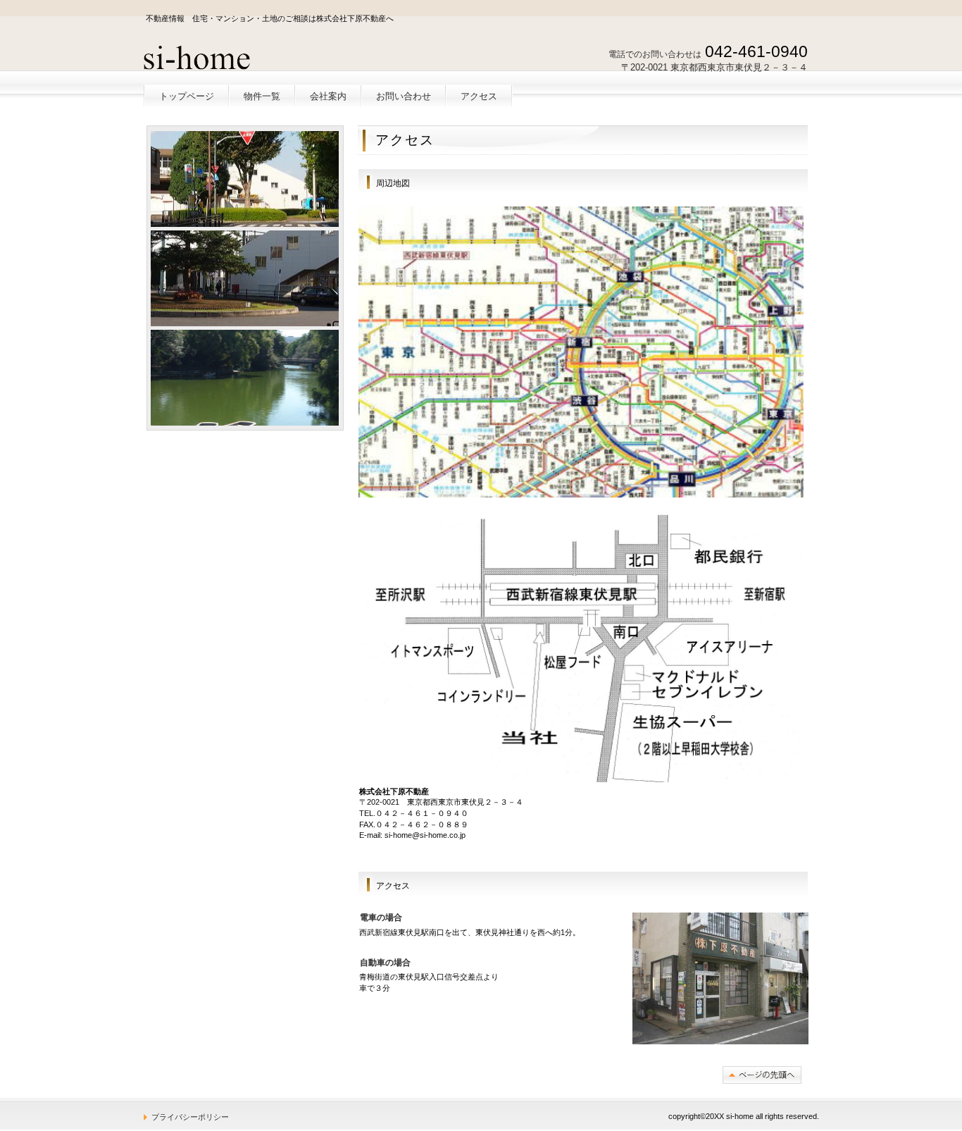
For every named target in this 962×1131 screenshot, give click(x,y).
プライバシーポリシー (190, 1117)
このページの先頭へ (762, 1075)
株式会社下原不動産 (246, 57)
